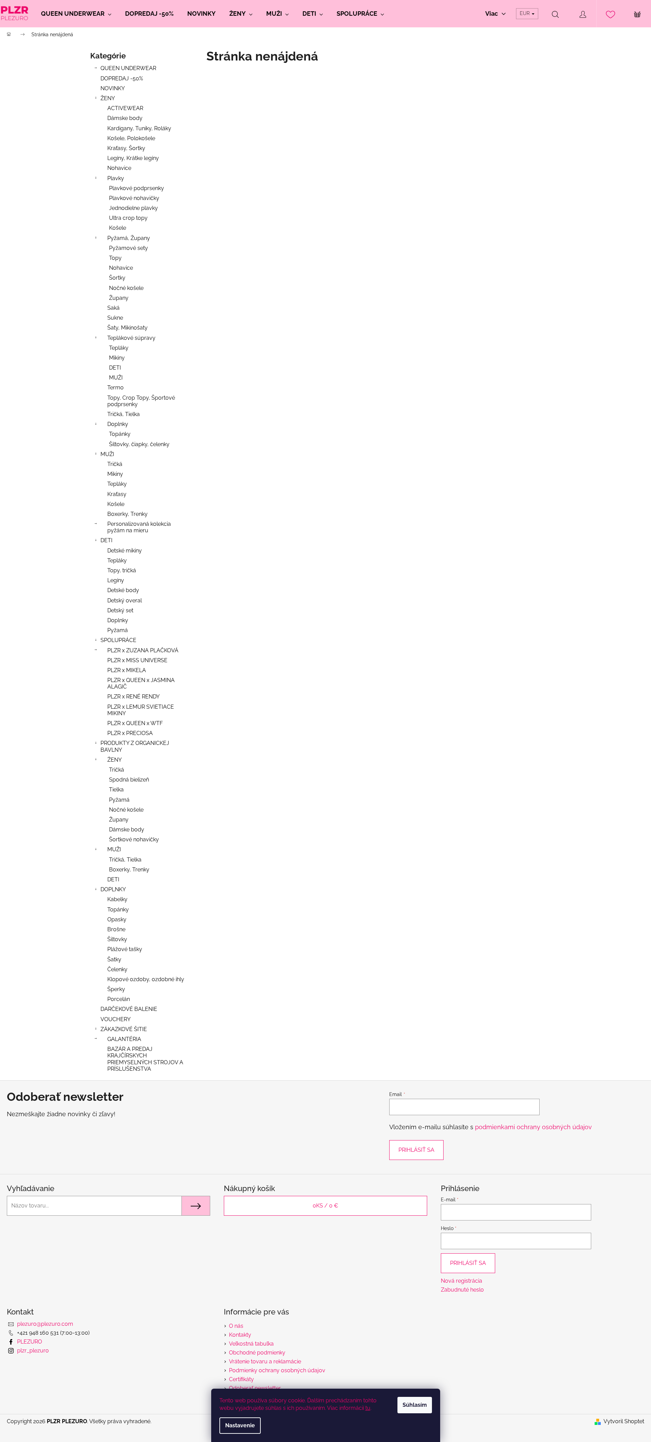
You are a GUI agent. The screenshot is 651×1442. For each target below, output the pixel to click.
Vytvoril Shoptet (623, 1421)
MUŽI (116, 377)
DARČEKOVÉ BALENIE (128, 1009)
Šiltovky (117, 939)
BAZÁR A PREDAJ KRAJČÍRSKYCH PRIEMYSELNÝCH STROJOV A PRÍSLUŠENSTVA (145, 1059)
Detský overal (124, 600)
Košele (117, 228)
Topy (115, 258)
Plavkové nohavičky (134, 198)
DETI (115, 367)
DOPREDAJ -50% (121, 78)
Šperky (116, 989)
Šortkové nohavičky (134, 839)
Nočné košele (126, 288)
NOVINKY (112, 88)
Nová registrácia (461, 1281)
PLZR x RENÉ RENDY (133, 696)
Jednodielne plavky (133, 208)
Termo (115, 387)
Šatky (114, 959)
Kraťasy (116, 494)
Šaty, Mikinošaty (127, 327)
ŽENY (107, 98)
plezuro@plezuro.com (45, 1324)
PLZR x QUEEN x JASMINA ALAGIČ (141, 683)
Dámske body (125, 118)
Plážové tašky (124, 949)
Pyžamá (117, 630)
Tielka (116, 789)
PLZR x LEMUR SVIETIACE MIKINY (140, 710)
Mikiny (117, 358)
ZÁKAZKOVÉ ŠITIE (123, 1029)
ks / (325, 1205)
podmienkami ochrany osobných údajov (533, 1127)
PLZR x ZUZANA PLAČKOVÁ (142, 650)
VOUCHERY (115, 1019)
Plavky (115, 178)
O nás (236, 1326)
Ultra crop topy (128, 218)
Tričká (114, 464)
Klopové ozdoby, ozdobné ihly (145, 979)
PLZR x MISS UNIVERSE (137, 660)
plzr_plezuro (33, 1350)
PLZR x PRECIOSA (130, 733)
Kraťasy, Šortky (126, 148)
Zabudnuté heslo (462, 1289)
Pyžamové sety (128, 248)
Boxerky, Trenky (127, 514)
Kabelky (117, 899)
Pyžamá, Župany (128, 238)
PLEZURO (29, 1341)
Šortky (117, 278)
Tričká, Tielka (123, 414)
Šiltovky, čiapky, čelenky (139, 444)
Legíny (115, 580)
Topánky (120, 434)
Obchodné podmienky (257, 1352)
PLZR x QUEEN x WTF (135, 723)
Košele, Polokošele (131, 138)
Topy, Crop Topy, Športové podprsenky (141, 401)
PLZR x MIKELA (126, 670)
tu (367, 1408)
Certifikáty (241, 1379)
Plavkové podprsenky (136, 188)
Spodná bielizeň (129, 779)
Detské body (123, 590)
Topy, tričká (121, 570)
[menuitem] (76, 13)
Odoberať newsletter (255, 1388)
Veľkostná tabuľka (251, 1343)
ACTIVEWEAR (125, 108)
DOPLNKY (113, 889)
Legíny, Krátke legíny (133, 158)
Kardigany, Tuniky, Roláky (139, 128)
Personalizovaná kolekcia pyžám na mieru (139, 527)
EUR (525, 13)
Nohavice (119, 168)
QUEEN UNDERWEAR (128, 68)
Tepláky (118, 348)
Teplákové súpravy (131, 338)
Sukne (115, 318)
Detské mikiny (124, 550)
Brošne (116, 929)
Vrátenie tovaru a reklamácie (265, 1361)
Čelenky (117, 969)
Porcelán (118, 999)
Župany (118, 298)
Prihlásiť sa (416, 1150)
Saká (113, 308)
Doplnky (117, 424)
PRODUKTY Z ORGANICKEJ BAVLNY (134, 746)
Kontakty (240, 1335)
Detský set (120, 610)
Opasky (116, 919)
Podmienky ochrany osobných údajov (277, 1370)
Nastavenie (240, 1425)
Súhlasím (415, 1405)
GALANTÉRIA (124, 1039)
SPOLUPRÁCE (118, 640)
